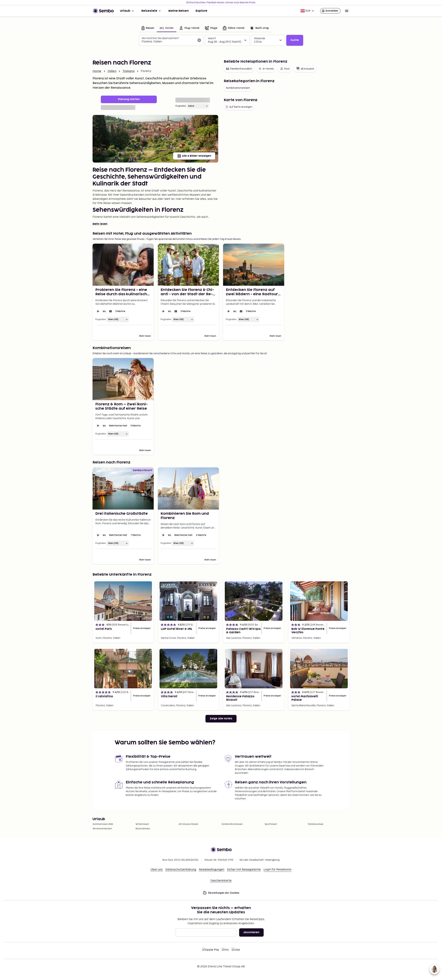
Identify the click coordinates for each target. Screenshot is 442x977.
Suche (295, 40)
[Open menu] (346, 11)
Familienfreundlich (241, 68)
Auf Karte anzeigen (240, 106)
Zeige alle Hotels (221, 718)
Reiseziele (149, 10)
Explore (201, 10)
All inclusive (307, 68)
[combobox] (168, 41)
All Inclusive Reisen (188, 824)
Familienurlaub (315, 824)
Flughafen (180, 106)
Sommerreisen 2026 (103, 824)
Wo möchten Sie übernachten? (160, 38)
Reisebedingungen (211, 869)
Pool (287, 68)
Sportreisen (271, 824)
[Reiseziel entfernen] (199, 40)
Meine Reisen (178, 10)
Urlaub (125, 10)
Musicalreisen (143, 828)
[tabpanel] (221, 40)
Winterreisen (142, 824)
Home (97, 71)
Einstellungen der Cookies (223, 892)
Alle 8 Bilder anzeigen (196, 156)
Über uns (157, 869)
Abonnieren (251, 932)
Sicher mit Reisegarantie (244, 869)
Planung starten (129, 99)
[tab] (148, 28)
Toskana (128, 71)
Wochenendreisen (102, 828)
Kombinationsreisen (238, 87)
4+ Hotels (268, 68)
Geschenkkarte (221, 880)
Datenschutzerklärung (180, 869)
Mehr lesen (100, 224)
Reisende (259, 38)
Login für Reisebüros (277, 869)
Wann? (212, 38)
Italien (112, 71)
